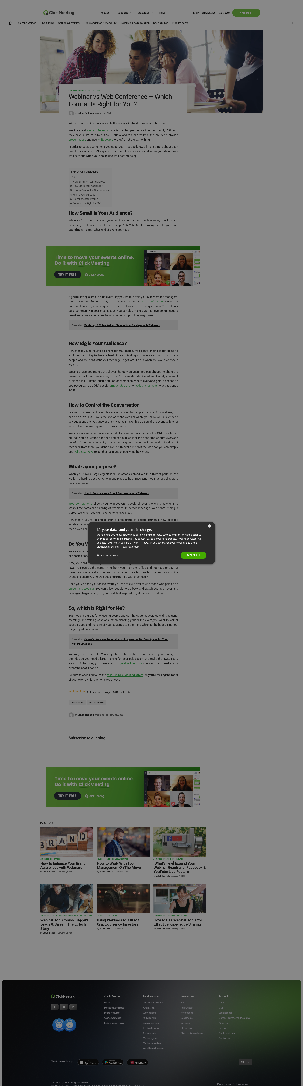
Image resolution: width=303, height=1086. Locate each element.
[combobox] (209, 525)
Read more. (134, 546)
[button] (107, 555)
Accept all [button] (193, 555)
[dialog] (151, 543)
